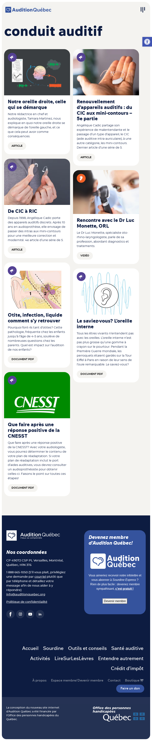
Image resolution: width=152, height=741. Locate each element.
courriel (40, 576)
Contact (114, 680)
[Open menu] (142, 9)
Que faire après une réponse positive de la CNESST (34, 430)
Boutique (132, 680)
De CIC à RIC (22, 211)
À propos (39, 680)
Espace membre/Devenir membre (77, 680)
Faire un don (130, 688)
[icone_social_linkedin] (40, 614)
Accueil (30, 648)
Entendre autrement (120, 658)
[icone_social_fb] (10, 614)
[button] (147, 42)
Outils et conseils (87, 648)
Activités (40, 658)
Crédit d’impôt (127, 668)
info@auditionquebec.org (25, 594)
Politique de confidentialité (26, 601)
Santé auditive (127, 648)
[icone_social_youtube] (30, 614)
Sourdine (53, 648)
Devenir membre (115, 601)
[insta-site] (20, 614)
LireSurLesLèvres (74, 658)
